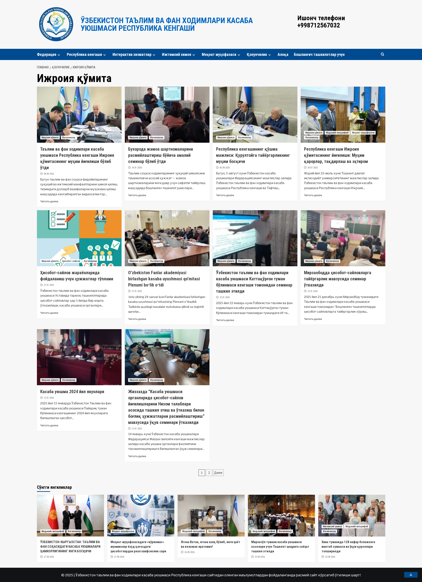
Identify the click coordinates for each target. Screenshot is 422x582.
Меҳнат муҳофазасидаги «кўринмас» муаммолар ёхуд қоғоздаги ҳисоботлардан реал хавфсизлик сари (138, 546)
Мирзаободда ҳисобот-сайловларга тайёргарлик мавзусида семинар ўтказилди (337, 279)
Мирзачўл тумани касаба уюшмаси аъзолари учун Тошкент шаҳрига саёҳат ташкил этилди (280, 546)
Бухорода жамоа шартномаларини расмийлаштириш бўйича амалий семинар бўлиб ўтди (160, 155)
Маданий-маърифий (337, 132)
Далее (218, 472)
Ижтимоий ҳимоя (332, 526)
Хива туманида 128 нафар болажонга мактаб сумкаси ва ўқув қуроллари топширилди (348, 546)
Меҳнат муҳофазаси (219, 54)
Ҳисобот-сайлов (71, 261)
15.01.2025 (49, 397)
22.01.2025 (312, 291)
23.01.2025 (225, 297)
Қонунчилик (257, 54)
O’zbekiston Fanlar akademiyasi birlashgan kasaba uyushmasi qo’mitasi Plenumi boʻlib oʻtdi (164, 279)
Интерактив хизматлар (132, 54)
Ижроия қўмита (50, 137)
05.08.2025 (225, 167)
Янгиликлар (68, 137)
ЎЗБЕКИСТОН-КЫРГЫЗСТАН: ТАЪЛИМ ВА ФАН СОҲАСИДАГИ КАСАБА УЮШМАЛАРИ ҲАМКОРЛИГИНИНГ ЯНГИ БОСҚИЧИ (70, 546)
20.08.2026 (330, 556)
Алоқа (283, 54)
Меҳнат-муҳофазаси (363, 132)
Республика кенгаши (84, 54)
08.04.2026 (49, 173)
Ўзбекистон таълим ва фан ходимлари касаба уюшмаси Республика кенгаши (167, 24)
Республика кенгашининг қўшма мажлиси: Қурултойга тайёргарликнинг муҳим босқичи (253, 155)
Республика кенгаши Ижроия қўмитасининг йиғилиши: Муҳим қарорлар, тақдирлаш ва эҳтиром (336, 155)
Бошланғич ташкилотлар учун (319, 54)
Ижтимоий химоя (176, 54)
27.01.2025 (49, 285)
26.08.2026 (189, 552)
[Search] (382, 54)
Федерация (46, 54)
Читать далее (49, 201)
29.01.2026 (137, 167)
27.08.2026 (49, 556)
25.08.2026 (260, 556)
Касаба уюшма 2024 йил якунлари (72, 391)
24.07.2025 (312, 167)
